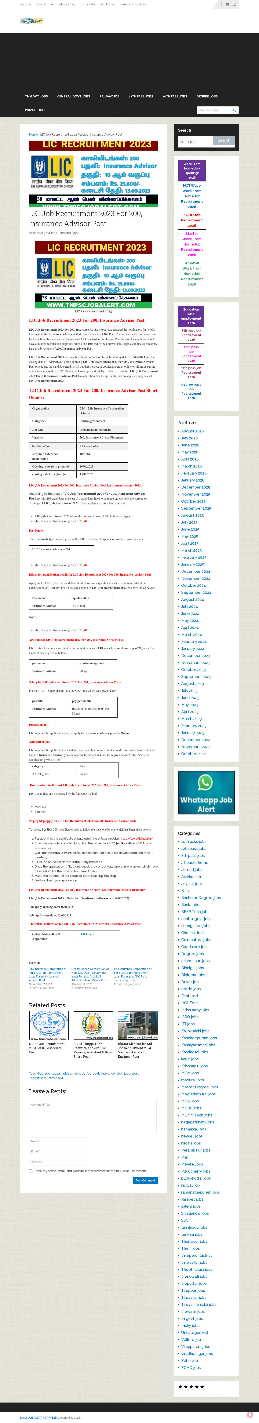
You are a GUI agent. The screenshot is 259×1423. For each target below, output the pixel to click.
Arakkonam (191, 876)
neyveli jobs (192, 1136)
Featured (189, 996)
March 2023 (191, 718)
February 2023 (193, 725)
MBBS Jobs (191, 1108)
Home (33, 134)
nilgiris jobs (191, 1143)
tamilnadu (56, 1078)
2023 (56, 1073)
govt (96, 1073)
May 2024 (189, 620)
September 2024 (196, 592)
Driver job (190, 982)
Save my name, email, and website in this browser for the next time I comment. (91, 1171)
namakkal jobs (193, 1129)
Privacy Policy (67, 4)
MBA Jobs (190, 1101)
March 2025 (191, 550)
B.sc (185, 890)
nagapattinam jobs (197, 1122)
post (135, 1073)
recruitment (38, 1078)
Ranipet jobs (192, 1199)
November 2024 (195, 578)
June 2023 (190, 697)
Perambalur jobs (195, 1150)
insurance (108, 1073)
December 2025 (195, 487)
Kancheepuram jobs (199, 1038)
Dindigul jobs (192, 968)
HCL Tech (190, 1003)
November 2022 (195, 746)
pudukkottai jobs (196, 1178)
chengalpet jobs (195, 925)
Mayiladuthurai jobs (198, 1094)
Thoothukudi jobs (197, 1269)
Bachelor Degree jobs (201, 897)
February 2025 (193, 557)
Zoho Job (189, 1360)
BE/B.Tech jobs (195, 911)
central (79, 1073)
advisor (67, 1073)
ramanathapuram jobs (200, 1192)
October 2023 (193, 669)
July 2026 (189, 438)
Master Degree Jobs (199, 1087)
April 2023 (190, 711)
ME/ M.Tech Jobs (196, 1115)
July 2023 (189, 690)
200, (48, 1073)
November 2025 (195, 494)
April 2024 (190, 627)
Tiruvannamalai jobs (199, 1304)
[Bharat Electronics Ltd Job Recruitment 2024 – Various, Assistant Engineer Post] (138, 1025)
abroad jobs (191, 869)
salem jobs (191, 1206)
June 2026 (190, 445)
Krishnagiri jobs (194, 1066)
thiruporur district (196, 1255)
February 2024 (194, 641)
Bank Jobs (190, 904)
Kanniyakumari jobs (198, 1045)
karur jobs (190, 1059)
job (119, 1073)
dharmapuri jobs (195, 961)
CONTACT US (45, 4)
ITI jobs (188, 1024)
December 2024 (195, 571)
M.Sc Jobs (190, 1073)
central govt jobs (73, 96)
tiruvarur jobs (193, 1311)
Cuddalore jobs (195, 946)
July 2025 (189, 522)
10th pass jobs (175, 96)
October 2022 (193, 754)
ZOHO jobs (191, 1367)
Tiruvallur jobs (193, 1297)
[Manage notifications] (250, 1415)
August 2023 (192, 683)
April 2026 (190, 459)
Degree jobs (207, 96)
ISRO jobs (190, 1017)
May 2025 (189, 536)
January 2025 (192, 564)
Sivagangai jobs (195, 1213)
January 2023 (192, 732)
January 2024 (192, 648)
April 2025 (189, 543)
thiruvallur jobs (194, 1262)
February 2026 (194, 473)
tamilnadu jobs (68, 233)
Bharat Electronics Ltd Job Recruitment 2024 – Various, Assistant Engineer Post (136, 1050)
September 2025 (196, 508)
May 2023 (189, 704)
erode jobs (191, 989)
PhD (185, 1157)
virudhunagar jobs (197, 1353)
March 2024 (191, 634)
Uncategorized (194, 1332)
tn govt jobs (36, 96)
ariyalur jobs (192, 883)
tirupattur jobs (194, 1283)
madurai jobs (192, 1080)
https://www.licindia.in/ (136, 838)
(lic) (39, 1073)
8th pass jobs (193, 855)
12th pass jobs (141, 96)
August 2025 (192, 515)
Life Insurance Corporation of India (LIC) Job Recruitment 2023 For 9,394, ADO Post (133, 972)
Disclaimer (107, 4)
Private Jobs (35, 110)
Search (235, 110)
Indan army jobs (195, 1010)
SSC (184, 1220)
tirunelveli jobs (194, 1276)
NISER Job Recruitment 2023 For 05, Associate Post (47, 1048)
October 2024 (193, 585)
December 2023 (195, 655)
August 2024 (192, 599)
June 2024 (190, 613)
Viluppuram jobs (195, 1346)
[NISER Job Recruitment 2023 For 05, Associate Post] (49, 1025)
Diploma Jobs (193, 975)
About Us (25, 4)
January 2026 (192, 480)
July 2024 (189, 606)
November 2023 (195, 662)
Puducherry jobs (195, 1171)
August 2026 (192, 431)
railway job (109, 96)
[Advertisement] (129, 61)
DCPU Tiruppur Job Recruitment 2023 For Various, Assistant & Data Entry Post (93, 1050)
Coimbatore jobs (196, 939)
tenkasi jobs (191, 1234)
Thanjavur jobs (194, 1241)
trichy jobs (190, 1325)
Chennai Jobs (193, 932)
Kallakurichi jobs (195, 1031)
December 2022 (195, 739)
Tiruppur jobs (193, 1290)
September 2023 (196, 676)
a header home (194, 862)
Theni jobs (190, 1248)
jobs (127, 1073)
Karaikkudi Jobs (194, 1052)
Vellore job (191, 1339)
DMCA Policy (88, 4)
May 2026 (189, 452)
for (88, 1073)
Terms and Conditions (133, 4)
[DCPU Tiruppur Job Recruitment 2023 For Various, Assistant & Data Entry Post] (94, 1025)
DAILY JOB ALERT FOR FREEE (38, 1417)
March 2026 (191, 466)
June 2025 (190, 529)
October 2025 (193, 501)
